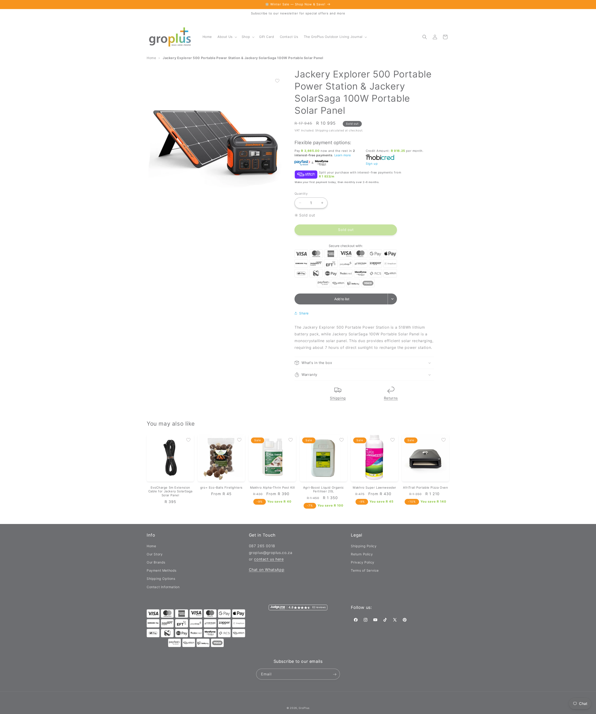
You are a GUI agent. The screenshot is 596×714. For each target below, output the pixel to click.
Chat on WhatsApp (266, 569)
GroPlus (304, 708)
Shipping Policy (363, 546)
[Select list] (392, 299)
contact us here (269, 559)
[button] (227, 37)
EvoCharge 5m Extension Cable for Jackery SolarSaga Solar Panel (170, 491)
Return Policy (362, 554)
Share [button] (304, 313)
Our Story (155, 554)
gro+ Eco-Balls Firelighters (221, 487)
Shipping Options (161, 579)
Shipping (338, 398)
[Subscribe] (334, 674)
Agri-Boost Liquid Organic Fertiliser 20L (323, 489)
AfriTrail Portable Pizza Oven (425, 487)
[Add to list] (277, 80)
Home (151, 546)
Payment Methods (161, 570)
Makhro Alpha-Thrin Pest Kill (272, 487)
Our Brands (156, 562)
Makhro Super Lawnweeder (374, 487)
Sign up (372, 163)
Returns (391, 398)
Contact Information (163, 587)
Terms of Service (365, 570)
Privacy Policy (362, 562)
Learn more (342, 155)
